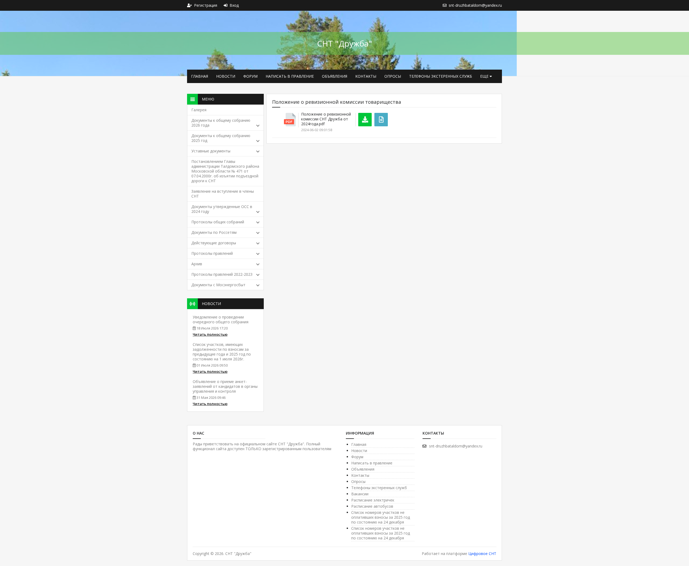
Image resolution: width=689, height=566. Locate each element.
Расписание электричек (372, 500)
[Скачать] (365, 119)
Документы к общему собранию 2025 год (220, 138)
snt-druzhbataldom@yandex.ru (455, 446)
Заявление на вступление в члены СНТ (222, 194)
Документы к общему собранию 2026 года (220, 123)
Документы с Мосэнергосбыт (218, 284)
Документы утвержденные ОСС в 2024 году (221, 209)
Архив (196, 263)
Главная (199, 76)
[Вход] (227, 5)
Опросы (392, 76)
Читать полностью (210, 334)
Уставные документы (210, 150)
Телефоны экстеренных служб (440, 76)
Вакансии (359, 493)
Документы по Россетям (214, 232)
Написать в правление (290, 76)
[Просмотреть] (381, 119)
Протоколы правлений (212, 253)
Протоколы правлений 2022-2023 (221, 274)
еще (485, 76)
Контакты (365, 76)
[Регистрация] (190, 5)
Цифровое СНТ (482, 553)
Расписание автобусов (372, 506)
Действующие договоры (213, 242)
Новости (225, 76)
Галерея (198, 109)
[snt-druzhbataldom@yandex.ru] (446, 5)
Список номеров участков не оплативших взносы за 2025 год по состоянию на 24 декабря (380, 517)
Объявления (334, 76)
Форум (250, 76)
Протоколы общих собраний (217, 221)
